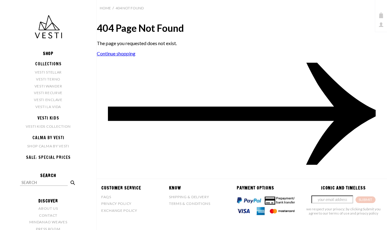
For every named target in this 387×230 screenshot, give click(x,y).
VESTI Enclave (48, 99)
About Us (48, 208)
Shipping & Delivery (189, 197)
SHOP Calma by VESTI (48, 146)
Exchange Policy (119, 210)
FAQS (106, 197)
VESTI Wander (48, 86)
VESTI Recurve (48, 92)
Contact (48, 215)
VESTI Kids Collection (48, 126)
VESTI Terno (48, 79)
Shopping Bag (381, 15)
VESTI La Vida (48, 106)
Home (105, 8)
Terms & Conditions (189, 203)
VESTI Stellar (48, 72)
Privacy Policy (116, 203)
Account (381, 24)
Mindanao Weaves (48, 222)
